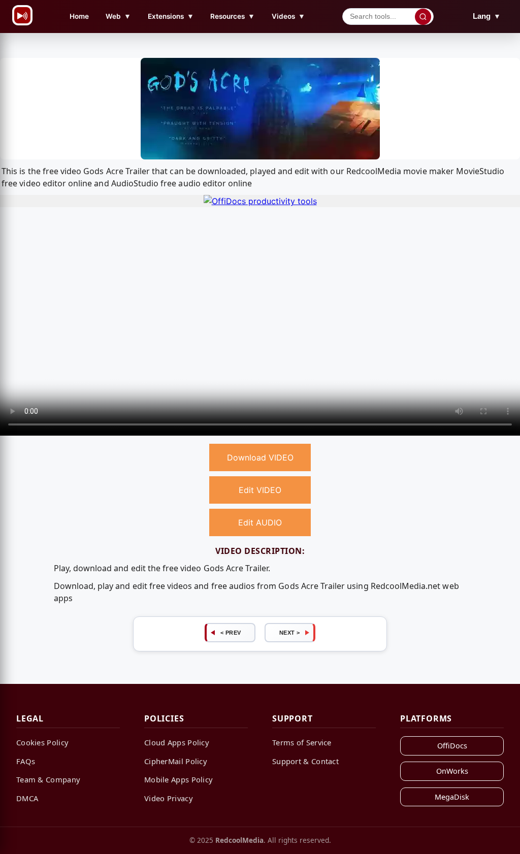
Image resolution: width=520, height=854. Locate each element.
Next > (289, 633)
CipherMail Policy (175, 761)
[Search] (423, 17)
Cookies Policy (42, 742)
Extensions (171, 16)
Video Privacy (168, 798)
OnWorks (452, 771)
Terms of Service (302, 742)
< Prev (230, 633)
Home (79, 16)
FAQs (25, 761)
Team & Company (48, 779)
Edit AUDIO (260, 522)
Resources (232, 16)
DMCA (27, 798)
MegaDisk (452, 797)
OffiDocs (452, 745)
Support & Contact (305, 761)
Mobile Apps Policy (178, 779)
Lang (487, 16)
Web (118, 16)
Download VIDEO (260, 457)
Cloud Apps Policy (176, 742)
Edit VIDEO (260, 490)
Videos (288, 16)
